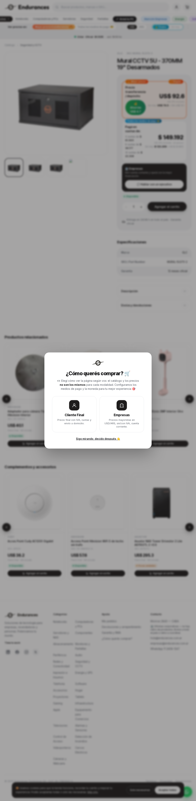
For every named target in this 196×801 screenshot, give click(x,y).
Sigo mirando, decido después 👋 (98, 438)
